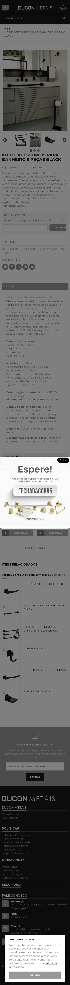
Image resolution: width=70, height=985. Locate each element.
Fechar (63, 460)
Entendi (35, 975)
